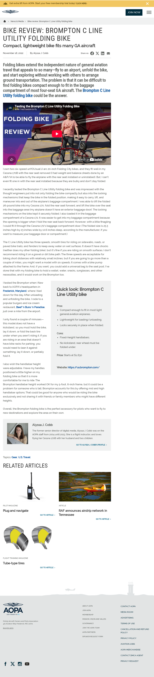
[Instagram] (20, 664)
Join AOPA (86, 610)
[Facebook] (6, 664)
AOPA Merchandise (130, 650)
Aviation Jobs (128, 644)
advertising (127, 618)
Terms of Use (128, 623)
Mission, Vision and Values (94, 619)
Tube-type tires (14, 563)
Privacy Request (130, 661)
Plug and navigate (15, 510)
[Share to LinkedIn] (103, 53)
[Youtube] (27, 664)
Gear (14, 457)
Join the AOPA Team (91, 628)
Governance (88, 623)
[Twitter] (13, 664)
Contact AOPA (128, 606)
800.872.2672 (8, 628)
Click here (81, 3)
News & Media (17, 21)
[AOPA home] (10, 12)
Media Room (127, 612)
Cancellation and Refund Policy (135, 631)
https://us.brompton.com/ (84, 367)
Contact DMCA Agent (132, 655)
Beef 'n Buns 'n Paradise (30, 307)
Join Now (134, 12)
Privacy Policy (128, 638)
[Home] (6, 21)
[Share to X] (97, 53)
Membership (87, 615)
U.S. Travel (24, 457)
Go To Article (46, 515)
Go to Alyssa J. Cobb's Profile (90, 445)
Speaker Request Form (92, 637)
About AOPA (87, 606)
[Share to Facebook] (92, 53)
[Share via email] (108, 53)
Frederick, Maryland (14, 290)
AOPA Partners (88, 632)
